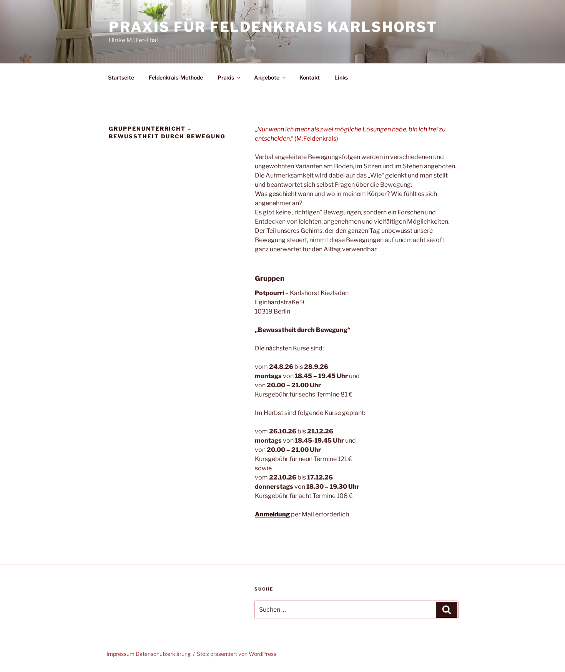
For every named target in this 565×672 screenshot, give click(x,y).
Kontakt (309, 77)
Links (341, 77)
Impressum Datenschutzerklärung (148, 653)
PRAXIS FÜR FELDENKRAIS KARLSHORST (273, 26)
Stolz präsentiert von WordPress (236, 653)
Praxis (226, 77)
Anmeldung (272, 514)
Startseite (121, 77)
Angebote (266, 77)
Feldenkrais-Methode (176, 77)
